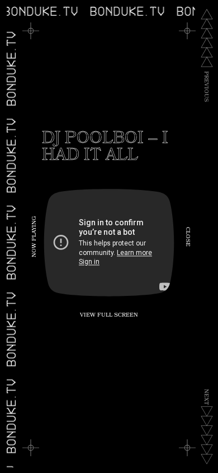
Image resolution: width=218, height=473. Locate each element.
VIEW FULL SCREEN (109, 315)
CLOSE (187, 237)
